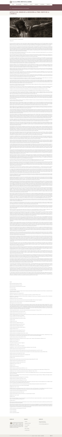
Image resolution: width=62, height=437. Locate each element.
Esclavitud (25, 4)
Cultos (31, 4)
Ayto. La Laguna (27, 428)
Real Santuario (18, 4)
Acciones (36, 4)
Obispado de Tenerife (28, 423)
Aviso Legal (33, 435)
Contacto (48, 4)
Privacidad (39, 435)
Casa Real (26, 426)
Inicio (13, 4)
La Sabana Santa (27, 430)
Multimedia (42, 4)
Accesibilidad (42, 435)
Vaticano (26, 421)
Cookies (36, 435)
